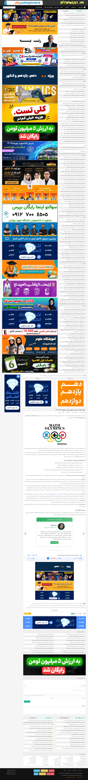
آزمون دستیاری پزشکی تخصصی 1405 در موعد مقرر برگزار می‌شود (73, 251)
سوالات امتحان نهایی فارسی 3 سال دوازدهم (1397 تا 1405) (74, 289)
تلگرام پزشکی (51, 770)
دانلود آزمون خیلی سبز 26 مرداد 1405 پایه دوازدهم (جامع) (74, 59)
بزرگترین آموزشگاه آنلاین (32, 758)
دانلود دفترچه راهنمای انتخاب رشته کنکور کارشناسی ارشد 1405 (73, 13)
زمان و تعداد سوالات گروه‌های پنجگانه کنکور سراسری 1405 (74, 49)
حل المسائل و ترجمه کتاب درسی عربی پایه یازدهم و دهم (74, 243)
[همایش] (30, 175)
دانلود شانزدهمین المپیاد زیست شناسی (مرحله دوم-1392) (42, 742)
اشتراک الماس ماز (82, 756)
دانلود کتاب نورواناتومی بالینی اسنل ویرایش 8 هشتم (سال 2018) (73, 362)
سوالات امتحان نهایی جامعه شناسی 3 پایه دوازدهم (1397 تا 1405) (73, 195)
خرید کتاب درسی (70, 761)
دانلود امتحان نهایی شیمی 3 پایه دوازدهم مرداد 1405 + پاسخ (74, 163)
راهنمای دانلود (30, 558)
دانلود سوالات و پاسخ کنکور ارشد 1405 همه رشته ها (75, 213)
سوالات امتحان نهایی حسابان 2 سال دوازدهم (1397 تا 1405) (74, 279)
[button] (25, 533)
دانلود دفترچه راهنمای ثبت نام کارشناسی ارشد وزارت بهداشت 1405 (73, 113)
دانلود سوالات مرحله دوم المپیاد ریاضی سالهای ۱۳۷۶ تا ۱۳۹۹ (75, 607)
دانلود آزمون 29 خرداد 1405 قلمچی (78, 368)
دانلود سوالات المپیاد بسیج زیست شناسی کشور (44, 748)
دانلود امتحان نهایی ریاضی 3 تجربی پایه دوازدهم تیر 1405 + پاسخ (73, 233)
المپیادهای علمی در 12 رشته (52, 605)
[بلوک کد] (38, 695)
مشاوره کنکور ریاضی (33, 759)
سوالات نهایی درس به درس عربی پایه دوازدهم (76, 245)
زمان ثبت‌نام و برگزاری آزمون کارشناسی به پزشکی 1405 (75, 259)
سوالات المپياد (64, 375)
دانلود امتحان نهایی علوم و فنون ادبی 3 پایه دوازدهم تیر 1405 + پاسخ (72, 135)
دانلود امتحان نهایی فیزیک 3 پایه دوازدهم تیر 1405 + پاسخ (74, 161)
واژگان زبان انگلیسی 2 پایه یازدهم (78, 223)
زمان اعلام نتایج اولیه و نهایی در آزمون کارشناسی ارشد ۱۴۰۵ (74, 271)
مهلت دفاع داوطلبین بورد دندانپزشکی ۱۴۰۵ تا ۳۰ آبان (75, 350)
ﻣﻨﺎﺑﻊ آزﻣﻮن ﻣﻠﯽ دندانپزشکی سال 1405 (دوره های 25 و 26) (74, 141)
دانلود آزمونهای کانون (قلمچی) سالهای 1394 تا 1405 (75, 335)
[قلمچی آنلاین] (30, 332)
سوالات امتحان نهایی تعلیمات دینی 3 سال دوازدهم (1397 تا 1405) (73, 313)
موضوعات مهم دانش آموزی (73, 375)
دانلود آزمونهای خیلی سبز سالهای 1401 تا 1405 (76, 337)
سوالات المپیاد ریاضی (50, 607)
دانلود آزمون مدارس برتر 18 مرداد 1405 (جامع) (76, 115)
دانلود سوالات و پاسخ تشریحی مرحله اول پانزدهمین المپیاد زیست (41, 726)
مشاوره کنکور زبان (58, 758)
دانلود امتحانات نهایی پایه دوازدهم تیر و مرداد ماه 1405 (75, 91)
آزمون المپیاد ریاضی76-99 (36, 603)
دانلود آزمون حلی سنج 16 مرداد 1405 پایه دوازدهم (75, 117)
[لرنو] (30, 113)
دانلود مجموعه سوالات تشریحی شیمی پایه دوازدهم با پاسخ (74, 372)
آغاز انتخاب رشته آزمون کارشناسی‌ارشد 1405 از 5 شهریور (75, 15)
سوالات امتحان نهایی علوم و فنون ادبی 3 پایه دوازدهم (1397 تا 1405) (72, 159)
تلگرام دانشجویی (42, 774)
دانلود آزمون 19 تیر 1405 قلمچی (78, 317)
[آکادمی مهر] (30, 194)
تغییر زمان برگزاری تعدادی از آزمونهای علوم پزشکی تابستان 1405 (73, 370)
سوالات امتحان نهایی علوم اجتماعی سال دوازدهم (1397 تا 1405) (73, 197)
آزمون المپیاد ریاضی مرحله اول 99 (46, 603)
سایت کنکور (75, 558)
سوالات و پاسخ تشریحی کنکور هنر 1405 (77, 41)
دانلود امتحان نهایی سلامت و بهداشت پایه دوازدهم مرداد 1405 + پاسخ (72, 139)
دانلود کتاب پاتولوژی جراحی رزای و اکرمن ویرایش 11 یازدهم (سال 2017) (72, 301)
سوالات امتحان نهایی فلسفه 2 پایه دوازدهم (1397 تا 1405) (74, 201)
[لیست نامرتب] (34, 695)
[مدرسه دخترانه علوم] (30, 344)
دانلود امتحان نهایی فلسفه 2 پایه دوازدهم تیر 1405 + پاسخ (74, 179)
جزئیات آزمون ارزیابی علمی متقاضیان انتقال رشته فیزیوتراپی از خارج (72, 348)
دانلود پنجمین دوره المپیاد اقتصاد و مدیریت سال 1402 (75, 648)
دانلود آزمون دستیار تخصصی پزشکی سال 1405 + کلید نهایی (74, 95)
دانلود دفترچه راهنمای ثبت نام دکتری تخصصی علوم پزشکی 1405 (73, 83)
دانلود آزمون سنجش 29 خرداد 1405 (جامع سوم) (76, 360)
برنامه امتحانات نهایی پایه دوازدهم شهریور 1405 (76, 17)
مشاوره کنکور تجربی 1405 (81, 764)
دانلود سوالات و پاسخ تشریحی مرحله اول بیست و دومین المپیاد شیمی (40, 720)
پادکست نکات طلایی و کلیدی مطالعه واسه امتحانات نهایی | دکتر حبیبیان (72, 315)
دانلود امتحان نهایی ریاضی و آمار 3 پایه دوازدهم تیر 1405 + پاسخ (73, 211)
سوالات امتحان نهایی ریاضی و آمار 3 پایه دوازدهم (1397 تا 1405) (73, 257)
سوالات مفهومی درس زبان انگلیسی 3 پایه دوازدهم (75, 219)
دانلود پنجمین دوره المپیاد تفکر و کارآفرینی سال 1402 (44, 646)
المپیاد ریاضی (69, 605)
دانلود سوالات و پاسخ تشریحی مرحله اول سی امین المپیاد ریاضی (41, 728)
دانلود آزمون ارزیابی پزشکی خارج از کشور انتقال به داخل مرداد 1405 (72, 23)
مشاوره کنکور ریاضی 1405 (69, 758)
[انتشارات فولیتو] (30, 131)
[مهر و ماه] (30, 16)
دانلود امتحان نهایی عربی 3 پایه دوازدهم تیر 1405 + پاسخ (74, 131)
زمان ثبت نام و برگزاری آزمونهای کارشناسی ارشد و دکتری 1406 (73, 63)
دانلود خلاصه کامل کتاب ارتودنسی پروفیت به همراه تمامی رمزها (73, 225)
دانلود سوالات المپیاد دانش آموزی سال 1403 (45, 634)
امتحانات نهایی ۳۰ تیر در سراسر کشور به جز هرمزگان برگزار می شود (73, 227)
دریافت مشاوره (54, 542)
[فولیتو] (30, 50)
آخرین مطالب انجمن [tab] (64, 718)
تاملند (60, 756)
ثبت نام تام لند (45, 761)
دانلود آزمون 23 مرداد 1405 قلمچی (78, 101)
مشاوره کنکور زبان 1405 (81, 761)
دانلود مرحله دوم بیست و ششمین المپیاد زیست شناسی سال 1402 (73, 650)
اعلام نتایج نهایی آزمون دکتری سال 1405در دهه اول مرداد (74, 249)
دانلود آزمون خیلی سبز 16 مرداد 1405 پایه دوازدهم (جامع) (74, 105)
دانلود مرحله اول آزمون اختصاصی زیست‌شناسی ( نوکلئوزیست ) (73, 19)
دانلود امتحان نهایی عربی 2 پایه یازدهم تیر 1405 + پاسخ (74, 187)
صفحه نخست (81, 375)
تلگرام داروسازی (36, 770)
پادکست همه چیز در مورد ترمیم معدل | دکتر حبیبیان (75, 356)
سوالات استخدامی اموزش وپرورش (67, 763)
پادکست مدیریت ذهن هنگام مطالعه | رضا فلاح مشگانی (74, 119)
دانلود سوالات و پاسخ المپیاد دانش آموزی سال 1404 (75, 634)
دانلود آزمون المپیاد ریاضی (44, 605)
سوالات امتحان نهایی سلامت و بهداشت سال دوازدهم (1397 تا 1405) (72, 191)
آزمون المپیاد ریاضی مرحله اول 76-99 (58, 603)
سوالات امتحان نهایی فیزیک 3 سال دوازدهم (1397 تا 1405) (74, 199)
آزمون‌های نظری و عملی (58, 494)
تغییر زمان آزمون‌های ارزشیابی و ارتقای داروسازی (76, 343)
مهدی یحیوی (46, 764)
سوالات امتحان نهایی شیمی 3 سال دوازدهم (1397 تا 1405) (74, 183)
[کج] (27, 695)
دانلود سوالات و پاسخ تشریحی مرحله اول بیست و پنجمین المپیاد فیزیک (39, 732)
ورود (25, 685)
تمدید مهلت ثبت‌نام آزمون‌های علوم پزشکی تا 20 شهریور (74, 169)
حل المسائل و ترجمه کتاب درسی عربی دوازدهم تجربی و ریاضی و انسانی (72, 241)
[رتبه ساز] (30, 41)
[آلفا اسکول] (30, 75)
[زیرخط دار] (29, 695)
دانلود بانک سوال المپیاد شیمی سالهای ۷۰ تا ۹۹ (44, 738)
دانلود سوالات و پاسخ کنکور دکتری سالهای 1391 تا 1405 (74, 341)
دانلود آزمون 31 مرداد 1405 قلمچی (78, 29)
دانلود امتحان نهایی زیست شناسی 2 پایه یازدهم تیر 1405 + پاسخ (73, 125)
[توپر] (25, 695)
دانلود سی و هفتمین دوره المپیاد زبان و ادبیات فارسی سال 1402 (42, 642)
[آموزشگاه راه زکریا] (30, 163)
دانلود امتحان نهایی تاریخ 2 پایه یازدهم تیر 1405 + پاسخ (74, 235)
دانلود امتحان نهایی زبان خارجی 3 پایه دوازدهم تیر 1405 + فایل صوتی (72, 177)
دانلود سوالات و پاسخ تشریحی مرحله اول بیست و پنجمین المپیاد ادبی (40, 736)
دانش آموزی (80, 7)
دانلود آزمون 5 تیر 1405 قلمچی (79, 352)
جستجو (4, 7)
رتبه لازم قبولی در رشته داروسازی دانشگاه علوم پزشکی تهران (74, 327)
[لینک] (40, 695)
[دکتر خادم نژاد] (30, 363)
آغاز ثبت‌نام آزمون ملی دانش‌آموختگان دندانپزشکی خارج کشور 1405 (72, 147)
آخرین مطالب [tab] (79, 11)
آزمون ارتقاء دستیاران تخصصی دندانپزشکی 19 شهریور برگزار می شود (72, 311)
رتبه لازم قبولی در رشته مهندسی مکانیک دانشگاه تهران (75, 323)
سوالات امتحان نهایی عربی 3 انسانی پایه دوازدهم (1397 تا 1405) (73, 239)
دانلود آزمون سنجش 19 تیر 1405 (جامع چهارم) (76, 109)
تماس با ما (69, 770)
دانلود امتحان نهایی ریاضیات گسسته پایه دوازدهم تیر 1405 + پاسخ (73, 193)
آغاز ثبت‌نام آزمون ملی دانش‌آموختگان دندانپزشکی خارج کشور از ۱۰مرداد (72, 346)
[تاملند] (54, 585)
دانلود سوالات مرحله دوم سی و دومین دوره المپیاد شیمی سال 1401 (41, 650)
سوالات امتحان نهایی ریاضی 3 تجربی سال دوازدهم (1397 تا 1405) (73, 277)
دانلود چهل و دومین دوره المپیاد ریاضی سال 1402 (44, 636)
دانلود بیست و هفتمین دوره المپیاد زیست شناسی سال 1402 (42, 640)
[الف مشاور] (30, 269)
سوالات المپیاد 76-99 (57, 607)
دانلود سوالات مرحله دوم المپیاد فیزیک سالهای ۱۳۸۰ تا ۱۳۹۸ (43, 652)
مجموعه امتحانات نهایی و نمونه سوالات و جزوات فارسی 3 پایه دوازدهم (72, 291)
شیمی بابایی (34, 756)
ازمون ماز (71, 756)
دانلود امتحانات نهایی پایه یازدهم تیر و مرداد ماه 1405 (75, 111)
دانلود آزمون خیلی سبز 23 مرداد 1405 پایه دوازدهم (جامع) (74, 61)
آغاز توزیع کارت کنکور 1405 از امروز (78, 77)
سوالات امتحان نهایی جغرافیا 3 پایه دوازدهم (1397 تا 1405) (74, 281)
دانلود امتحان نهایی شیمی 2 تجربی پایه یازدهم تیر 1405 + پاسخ (73, 171)
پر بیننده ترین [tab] (48, 718)
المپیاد (73, 605)
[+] (43, 695)
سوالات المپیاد (63, 607)
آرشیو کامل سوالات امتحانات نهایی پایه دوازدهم (76, 203)
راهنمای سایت (74, 770)
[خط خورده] (31, 695)
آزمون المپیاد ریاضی (76, 603)
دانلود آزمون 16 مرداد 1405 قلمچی (78, 121)
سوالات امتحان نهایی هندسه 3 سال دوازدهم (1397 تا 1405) (74, 157)
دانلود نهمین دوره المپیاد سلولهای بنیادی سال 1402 (75, 646)
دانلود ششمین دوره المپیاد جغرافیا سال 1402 (45, 644)
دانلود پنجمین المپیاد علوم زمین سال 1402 (77, 642)
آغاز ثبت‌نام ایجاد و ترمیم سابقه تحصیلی (77, 354)
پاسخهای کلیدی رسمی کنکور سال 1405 (77, 31)
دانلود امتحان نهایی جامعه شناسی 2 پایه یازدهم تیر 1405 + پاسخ (73, 189)
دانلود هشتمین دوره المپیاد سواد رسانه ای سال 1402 (44, 648)
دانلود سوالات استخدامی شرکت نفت (79, 763)
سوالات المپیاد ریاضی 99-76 (41, 607)
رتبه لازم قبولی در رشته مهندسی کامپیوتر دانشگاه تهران (75, 325)
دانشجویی (67, 7)
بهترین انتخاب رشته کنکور (32, 763)
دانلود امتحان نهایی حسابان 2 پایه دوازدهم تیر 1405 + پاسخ (74, 265)
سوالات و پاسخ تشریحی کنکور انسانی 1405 (76, 37)
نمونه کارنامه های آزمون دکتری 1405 (78, 229)
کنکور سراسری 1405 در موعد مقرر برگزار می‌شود (76, 269)
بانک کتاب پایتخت (45, 759)
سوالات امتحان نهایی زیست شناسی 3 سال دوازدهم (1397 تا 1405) (72, 253)
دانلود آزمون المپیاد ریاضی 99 (34, 605)
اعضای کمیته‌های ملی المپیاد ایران (80, 605)
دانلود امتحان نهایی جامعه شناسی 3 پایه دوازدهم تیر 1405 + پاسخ (73, 175)
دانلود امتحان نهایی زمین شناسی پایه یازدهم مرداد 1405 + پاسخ (73, 137)
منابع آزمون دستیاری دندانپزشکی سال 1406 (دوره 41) (75, 167)
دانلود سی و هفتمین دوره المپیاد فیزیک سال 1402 (75, 638)
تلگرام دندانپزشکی (44, 770)
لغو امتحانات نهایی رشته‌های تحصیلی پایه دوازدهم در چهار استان (73, 275)
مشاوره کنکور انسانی (57, 763)
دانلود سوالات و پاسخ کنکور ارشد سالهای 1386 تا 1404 (75, 293)
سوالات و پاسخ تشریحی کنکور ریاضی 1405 (77, 35)
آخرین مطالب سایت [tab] (79, 718)
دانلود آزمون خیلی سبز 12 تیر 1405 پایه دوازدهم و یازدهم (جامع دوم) (72, 329)
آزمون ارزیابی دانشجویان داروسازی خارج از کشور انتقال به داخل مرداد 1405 (71, 732)
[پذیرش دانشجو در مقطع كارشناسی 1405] (30, 150)
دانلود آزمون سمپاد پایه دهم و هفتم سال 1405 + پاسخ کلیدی (73, 364)
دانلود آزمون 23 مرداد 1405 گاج (78, 89)
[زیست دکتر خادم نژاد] (30, 60)
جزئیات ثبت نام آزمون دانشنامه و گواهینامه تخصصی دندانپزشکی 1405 (72, 273)
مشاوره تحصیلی (82, 759)
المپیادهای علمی (34, 452)
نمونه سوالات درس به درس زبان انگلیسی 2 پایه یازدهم (75, 221)
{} (41, 695)
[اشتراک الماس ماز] (30, 250)
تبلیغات (61, 7)
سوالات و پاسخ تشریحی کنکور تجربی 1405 (77, 33)
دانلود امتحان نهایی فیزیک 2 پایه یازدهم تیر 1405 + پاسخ (74, 173)
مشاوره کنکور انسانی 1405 (69, 764)
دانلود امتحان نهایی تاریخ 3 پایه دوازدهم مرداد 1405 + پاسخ (74, 165)
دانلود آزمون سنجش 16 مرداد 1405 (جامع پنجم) (76, 107)
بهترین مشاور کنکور (58, 764)
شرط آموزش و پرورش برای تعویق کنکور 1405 (76, 247)
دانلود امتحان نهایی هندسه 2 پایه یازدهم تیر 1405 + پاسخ (74, 129)
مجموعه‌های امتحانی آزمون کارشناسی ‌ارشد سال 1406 (75, 366)
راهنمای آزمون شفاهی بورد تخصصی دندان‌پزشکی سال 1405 (74, 231)
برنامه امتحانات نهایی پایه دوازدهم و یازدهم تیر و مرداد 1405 (74, 319)
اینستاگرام (36, 774)
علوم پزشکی (74, 7)
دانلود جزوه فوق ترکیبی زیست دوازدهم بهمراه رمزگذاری (75, 283)
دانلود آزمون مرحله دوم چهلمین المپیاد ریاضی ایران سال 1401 (73, 652)
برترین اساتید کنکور (58, 761)
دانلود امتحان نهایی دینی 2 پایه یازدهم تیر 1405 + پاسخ (74, 181)
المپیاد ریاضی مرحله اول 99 (62, 605)
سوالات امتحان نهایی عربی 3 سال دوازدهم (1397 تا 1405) (74, 237)
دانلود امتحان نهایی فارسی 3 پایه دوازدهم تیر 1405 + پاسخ (74, 285)
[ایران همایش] (30, 213)
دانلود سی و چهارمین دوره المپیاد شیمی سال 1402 (44, 638)
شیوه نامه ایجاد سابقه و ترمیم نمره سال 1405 (76, 297)
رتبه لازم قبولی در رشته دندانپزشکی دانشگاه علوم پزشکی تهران (73, 321)
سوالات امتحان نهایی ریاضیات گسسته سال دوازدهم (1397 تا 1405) (72, 255)
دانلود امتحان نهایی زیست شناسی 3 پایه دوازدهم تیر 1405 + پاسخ (73, 209)
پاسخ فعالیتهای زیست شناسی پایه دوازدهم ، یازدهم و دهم (74, 358)
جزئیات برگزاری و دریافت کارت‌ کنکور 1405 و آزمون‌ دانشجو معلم (73, 103)
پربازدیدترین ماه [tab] (65, 11)
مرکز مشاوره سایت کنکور (48, 7)
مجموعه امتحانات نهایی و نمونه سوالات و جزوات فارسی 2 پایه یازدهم (72, 299)
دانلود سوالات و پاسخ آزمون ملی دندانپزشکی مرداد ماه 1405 (74, 21)
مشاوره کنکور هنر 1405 (44, 756)
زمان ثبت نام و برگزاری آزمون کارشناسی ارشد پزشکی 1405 (74, 307)
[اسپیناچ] (30, 288)
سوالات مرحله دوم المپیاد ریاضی (31, 607)
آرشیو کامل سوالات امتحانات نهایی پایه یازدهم (76, 205)
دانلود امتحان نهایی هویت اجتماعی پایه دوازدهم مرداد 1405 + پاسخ (72, 127)
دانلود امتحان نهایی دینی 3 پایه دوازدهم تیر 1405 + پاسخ (74, 295)
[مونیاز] (30, 232)
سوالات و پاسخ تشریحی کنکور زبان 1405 (77, 39)
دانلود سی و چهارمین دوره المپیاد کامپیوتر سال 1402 (75, 640)
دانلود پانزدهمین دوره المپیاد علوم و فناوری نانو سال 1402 (74, 644)
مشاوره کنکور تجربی (70, 759)
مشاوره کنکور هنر (82, 758)
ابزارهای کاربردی (39, 7)
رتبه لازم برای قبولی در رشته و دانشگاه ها (77, 333)
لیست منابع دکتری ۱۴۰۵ (57, 759)
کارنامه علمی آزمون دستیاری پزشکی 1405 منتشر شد (75, 65)
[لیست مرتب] (33, 695)
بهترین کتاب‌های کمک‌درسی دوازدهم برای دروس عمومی (74, 93)
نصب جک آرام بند (45, 763)
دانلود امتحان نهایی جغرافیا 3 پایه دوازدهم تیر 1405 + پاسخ (74, 267)
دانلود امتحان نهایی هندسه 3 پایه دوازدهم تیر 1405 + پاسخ (74, 133)
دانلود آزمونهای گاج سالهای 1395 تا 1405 (77, 339)
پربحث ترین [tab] (32, 718)
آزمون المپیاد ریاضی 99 (68, 603)
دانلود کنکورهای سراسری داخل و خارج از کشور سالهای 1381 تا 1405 (72, 43)
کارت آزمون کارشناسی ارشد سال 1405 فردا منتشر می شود (74, 309)
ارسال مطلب (80, 770)
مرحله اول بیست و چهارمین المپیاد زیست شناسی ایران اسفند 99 (41, 750)
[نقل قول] (36, 695)
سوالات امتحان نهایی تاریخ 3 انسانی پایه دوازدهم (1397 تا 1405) (73, 185)
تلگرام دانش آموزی (50, 774)
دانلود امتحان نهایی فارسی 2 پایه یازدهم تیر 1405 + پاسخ (74, 287)
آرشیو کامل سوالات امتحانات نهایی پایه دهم (77, 207)
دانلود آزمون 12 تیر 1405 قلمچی (78, 331)
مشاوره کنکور (46, 758)
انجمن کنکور (56, 7)
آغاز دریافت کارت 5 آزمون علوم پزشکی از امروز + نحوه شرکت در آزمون (72, 71)
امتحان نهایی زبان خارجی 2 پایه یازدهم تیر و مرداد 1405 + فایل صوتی (72, 123)
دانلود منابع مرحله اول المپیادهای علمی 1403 (76, 636)
